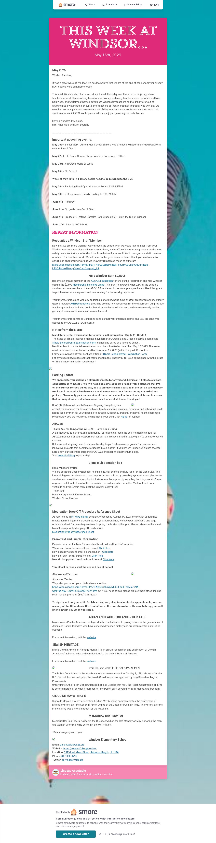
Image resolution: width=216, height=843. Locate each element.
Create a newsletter (76, 834)
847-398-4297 (69, 756)
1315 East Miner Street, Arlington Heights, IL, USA (91, 752)
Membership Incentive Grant (88, 284)
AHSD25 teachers (80, 303)
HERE (124, 416)
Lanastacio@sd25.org (72, 744)
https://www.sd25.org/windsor (80, 748)
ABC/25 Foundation (102, 280)
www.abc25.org (66, 455)
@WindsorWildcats (72, 759)
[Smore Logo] (67, 4)
